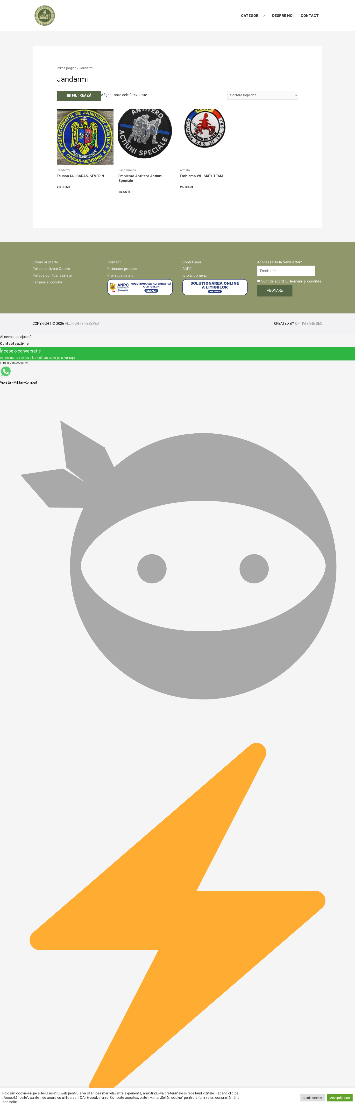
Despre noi (282, 16)
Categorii (250, 16)
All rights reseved (82, 323)
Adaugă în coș (85, 161)
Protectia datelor (121, 275)
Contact (310, 16)
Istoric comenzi (194, 275)
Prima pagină (66, 68)
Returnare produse (122, 269)
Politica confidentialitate (52, 275)
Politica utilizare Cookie (51, 269)
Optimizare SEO (308, 323)
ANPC (187, 269)
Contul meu (191, 262)
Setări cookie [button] (312, 1098)
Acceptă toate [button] (340, 1098)
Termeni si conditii (47, 282)
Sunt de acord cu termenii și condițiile (290, 281)
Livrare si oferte (45, 262)
